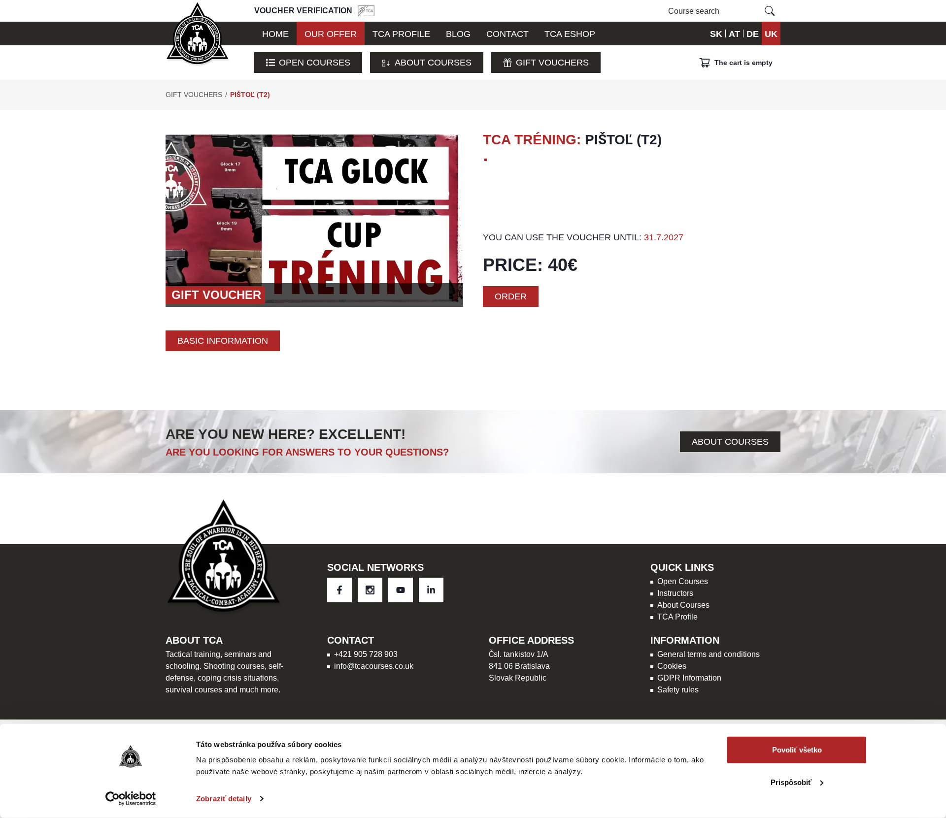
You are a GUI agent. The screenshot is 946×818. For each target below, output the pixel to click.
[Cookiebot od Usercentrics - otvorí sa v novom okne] (131, 798)
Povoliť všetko (797, 750)
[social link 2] (400, 590)
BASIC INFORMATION (222, 340)
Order (511, 296)
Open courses (314, 62)
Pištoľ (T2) (250, 94)
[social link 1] (370, 590)
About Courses (433, 62)
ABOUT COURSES (730, 441)
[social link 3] (431, 590)
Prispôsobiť (791, 782)
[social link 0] (339, 590)
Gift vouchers (552, 62)
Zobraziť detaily (223, 798)
